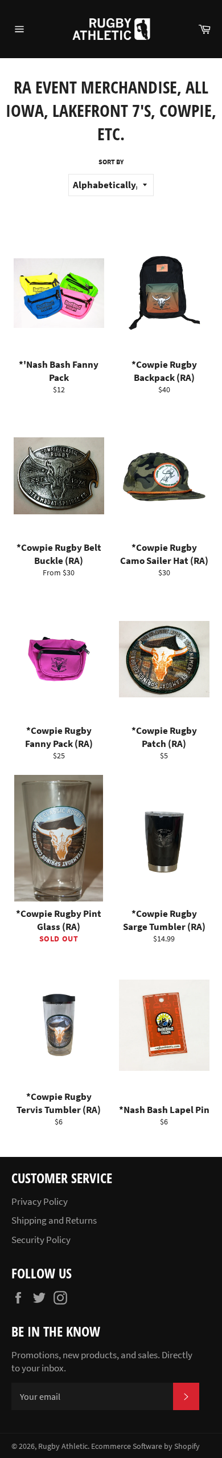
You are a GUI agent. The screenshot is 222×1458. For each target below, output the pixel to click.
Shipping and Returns (54, 1220)
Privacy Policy (39, 1201)
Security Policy (41, 1239)
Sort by (111, 161)
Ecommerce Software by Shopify (145, 1446)
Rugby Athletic (63, 1446)
